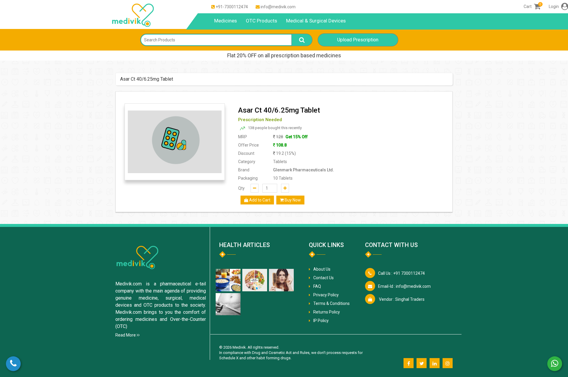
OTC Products (261, 21)
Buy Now (292, 200)
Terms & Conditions (331, 303)
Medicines (225, 21)
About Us (321, 269)
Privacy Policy (326, 294)
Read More (126, 335)
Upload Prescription (357, 40)
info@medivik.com (278, 6)
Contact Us (323, 277)
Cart (532, 6)
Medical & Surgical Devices (316, 21)
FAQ (317, 286)
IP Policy (321, 320)
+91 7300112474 (401, 273)
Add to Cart (259, 200)
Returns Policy (326, 312)
